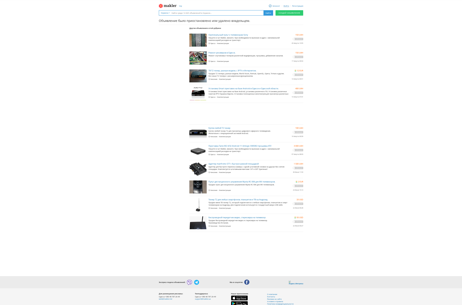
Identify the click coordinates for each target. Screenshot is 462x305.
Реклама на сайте (274, 299)
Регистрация (297, 6)
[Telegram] (197, 282)
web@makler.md (165, 299)
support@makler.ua (203, 299)
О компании (272, 294)
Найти (268, 13)
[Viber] (189, 282)
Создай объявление (289, 13)
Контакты (271, 297)
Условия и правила (275, 301)
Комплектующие (223, 43)
